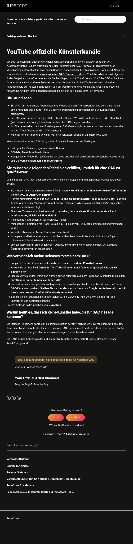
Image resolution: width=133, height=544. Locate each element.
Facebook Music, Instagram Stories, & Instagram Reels (40, 492)
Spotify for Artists (18, 466)
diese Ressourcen (44, 82)
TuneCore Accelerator (20, 485)
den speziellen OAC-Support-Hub (61, 74)
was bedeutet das (49, 160)
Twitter (14, 398)
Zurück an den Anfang (20, 445)
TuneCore (12, 19)
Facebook (9, 398)
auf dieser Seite (54, 339)
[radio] (56, 417)
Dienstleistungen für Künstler (37, 19)
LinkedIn (19, 398)
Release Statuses (17, 472)
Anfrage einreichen (77, 434)
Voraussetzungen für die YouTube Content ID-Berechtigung (44, 479)
